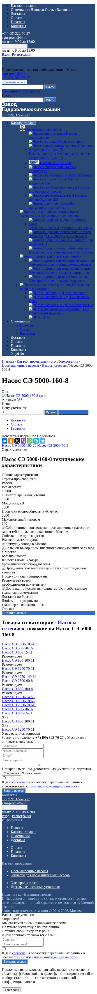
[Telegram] (42, 441)
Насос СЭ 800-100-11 (18, 660)
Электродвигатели (66, 256)
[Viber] (23, 441)
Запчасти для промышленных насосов (49, 216)
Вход (5, 54)
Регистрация (21, 54)
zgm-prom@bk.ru (14, 37)
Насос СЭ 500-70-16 (17, 648)
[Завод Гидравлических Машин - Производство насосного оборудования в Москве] (31, 65)
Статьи (50, 10)
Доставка (18, 14)
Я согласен (11, 990)
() (12, 91)
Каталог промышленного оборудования (48, 361)
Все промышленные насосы (52, 205)
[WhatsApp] (29, 441)
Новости (37, 10)
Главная (8, 361)
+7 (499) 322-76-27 (16, 33)
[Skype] (36, 441)
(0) (17, 354)
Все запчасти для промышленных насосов (61, 252)
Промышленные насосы (43, 129)
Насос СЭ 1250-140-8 (18, 697)
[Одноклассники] (11, 441)
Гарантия (18, 22)
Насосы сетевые (54, 365)
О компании (21, 10)
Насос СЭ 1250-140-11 (19, 677)
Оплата (16, 18)
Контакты (18, 26)
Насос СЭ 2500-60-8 (17, 681)
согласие (18, 782)
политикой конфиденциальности (54, 786)
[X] (17, 441)
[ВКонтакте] (4, 441)
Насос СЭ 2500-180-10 (19, 644)
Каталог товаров (23, 5)
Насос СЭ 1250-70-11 (18, 668)
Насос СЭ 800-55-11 (17, 652)
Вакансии (64, 10)
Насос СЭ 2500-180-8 (18, 701)
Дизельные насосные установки (35, 887)
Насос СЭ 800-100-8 (17, 689)
